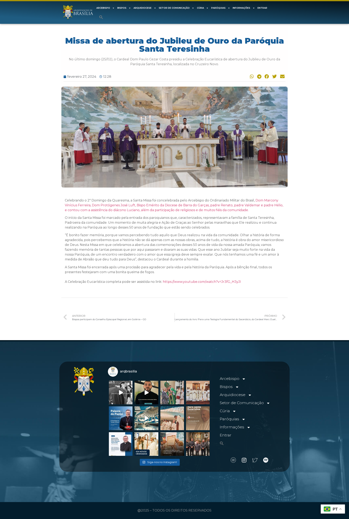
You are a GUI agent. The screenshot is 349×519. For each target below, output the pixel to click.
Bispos (121, 7)
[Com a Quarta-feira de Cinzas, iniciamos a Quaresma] (120, 392)
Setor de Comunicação (174, 7)
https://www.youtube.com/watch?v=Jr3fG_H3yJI (202, 282)
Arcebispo (103, 7)
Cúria (200, 7)
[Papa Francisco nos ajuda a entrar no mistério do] (120, 418)
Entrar (262, 7)
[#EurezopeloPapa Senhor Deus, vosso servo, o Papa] (146, 418)
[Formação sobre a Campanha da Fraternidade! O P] (146, 392)
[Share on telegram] (258, 76)
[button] (101, 17)
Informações (241, 7)
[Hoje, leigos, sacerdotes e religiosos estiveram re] (172, 418)
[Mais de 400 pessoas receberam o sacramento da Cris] (146, 444)
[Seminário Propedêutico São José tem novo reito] (198, 392)
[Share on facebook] (266, 76)
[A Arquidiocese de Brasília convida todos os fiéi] (198, 418)
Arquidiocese (142, 7)
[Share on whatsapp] (251, 76)
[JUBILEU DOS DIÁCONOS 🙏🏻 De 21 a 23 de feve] (198, 444)
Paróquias (218, 7)
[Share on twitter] (274, 76)
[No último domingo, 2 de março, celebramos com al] (172, 392)
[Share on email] (282, 76)
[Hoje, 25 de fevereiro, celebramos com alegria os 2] (120, 444)
